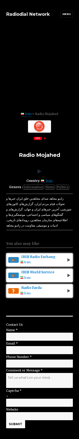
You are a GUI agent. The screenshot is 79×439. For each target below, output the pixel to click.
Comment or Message (24, 370)
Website (12, 409)
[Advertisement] (39, 69)
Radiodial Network (28, 14)
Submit (16, 424)
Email (12, 343)
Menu (67, 14)
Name (12, 330)
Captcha (13, 391)
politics (63, 187)
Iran (28, 114)
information (33, 187)
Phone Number (19, 357)
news (50, 187)
